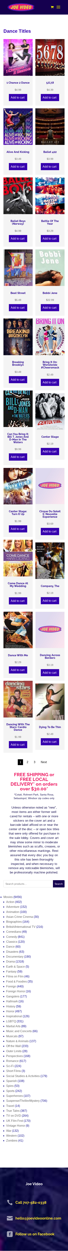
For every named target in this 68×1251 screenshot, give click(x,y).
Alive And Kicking (18, 152)
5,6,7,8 (50, 82)
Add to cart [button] (17, 97)
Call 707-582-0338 (30, 1202)
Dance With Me (18, 655)
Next (44, 762)
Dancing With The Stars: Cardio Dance (18, 727)
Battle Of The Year (50, 222)
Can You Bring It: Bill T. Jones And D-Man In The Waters (18, 438)
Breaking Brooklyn (18, 363)
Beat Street (18, 293)
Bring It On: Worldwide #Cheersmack (50, 365)
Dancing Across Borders (50, 656)
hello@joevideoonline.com (38, 1218)
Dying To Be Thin (50, 727)
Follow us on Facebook (34, 1234)
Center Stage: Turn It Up (18, 513)
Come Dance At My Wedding (18, 585)
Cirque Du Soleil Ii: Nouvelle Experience (50, 514)
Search (59, 883)
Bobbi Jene (50, 293)
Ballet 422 (50, 152)
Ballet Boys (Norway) (18, 222)
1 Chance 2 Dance (18, 82)
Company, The (50, 586)
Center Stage (50, 437)
